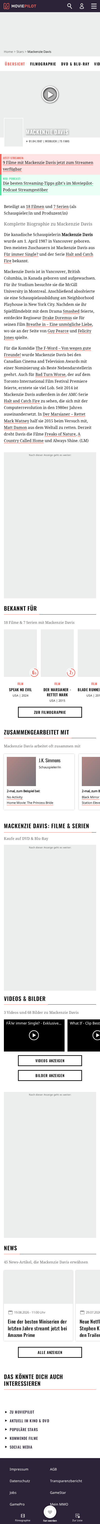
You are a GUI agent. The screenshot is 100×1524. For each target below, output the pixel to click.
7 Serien (61, 206)
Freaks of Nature (60, 434)
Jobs (13, 1492)
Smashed (71, 311)
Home (8, 51)
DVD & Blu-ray (75, 63)
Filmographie (43, 63)
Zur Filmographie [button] (50, 712)
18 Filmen (35, 206)
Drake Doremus (57, 317)
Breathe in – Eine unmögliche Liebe (59, 324)
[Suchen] (70, 6)
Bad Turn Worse (50, 374)
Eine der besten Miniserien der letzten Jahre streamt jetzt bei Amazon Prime (37, 1327)
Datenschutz (20, 1481)
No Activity (15, 797)
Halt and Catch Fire (22, 401)
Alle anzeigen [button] (50, 1352)
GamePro (17, 1504)
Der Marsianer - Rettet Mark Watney (57, 692)
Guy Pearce (58, 331)
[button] (22, 1518)
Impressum (19, 1469)
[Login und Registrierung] (82, 6)
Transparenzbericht (66, 1481)
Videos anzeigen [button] (50, 1060)
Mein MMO (59, 1504)
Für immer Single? (21, 254)
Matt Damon (15, 427)
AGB (53, 1469)
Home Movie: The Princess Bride (30, 802)
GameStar (58, 1492)
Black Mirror (90, 797)
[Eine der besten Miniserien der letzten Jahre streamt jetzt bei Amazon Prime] (38, 1287)
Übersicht (15, 63)
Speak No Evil (20, 689)
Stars (20, 51)
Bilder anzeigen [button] (50, 1075)
